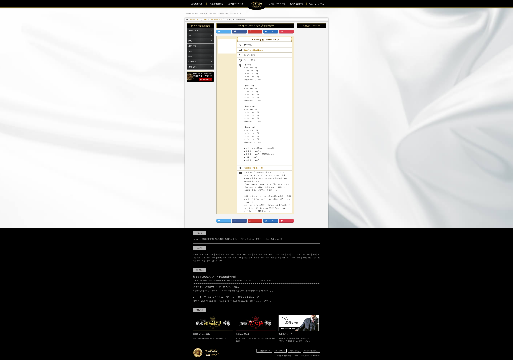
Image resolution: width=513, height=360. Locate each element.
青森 (201, 254)
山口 (283, 258)
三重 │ (225, 258)
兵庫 (234, 258)
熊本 (198, 261)
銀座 (260, 254)
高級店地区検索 (216, 4)
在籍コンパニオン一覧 (253, 168)
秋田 (217, 254)
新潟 (314, 254)
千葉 (282, 254)
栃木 (293, 254)
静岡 (219, 258)
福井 (203, 258)
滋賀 (245, 258)
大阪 (229, 258)
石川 (198, 258)
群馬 (298, 254)
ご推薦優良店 (196, 4)
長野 (308, 254)
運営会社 (280, 356)
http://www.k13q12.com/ (253, 50)
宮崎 (208, 261)
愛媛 (298, 258)
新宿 (250, 254)
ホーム (195, 239)
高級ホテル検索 (276, 239)
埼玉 (277, 254)
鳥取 (262, 258)
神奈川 (271, 254)
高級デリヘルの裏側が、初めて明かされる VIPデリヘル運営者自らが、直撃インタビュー (295, 337)
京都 (240, 258)
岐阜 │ (214, 258)
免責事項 (287, 356)
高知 (304, 258)
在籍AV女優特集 (297, 4)
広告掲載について (264, 351)
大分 (203, 261)
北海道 (195, 254)
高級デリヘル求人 (316, 4)
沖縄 (220, 261)
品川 (244, 254)
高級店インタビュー (232, 239)
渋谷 (232, 254)
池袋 (265, 254)
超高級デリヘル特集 (277, 4)
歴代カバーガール (235, 4)
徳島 (293, 258)
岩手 (206, 254)
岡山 (267, 258)
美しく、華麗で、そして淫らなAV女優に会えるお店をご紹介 (255, 337)
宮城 (211, 254)
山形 (222, 254)
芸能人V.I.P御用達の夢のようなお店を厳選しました (211, 336)
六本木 (238, 254)
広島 (278, 258)
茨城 (288, 254)
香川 (288, 258)
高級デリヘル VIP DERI (311, 356)
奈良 (250, 258)
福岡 (309, 258)
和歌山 (256, 258)
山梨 (303, 254)
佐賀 (314, 258)
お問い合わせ (294, 351)
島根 (272, 258)
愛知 (208, 258)
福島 (227, 254)
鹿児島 (214, 261)
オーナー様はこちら (311, 351)
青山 (255, 254)
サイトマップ (280, 351)
